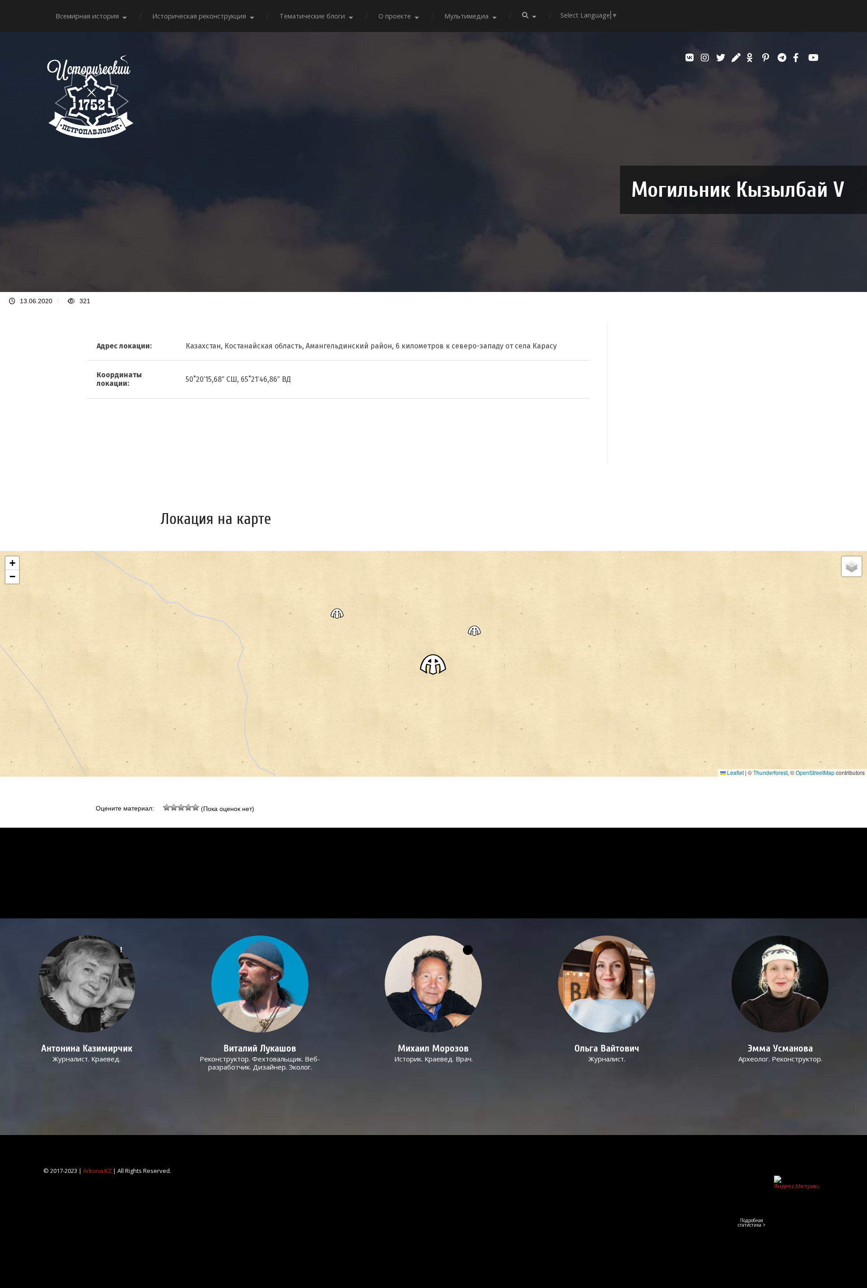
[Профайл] (260, 984)
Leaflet (735, 772)
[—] (90, 135)
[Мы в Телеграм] (783, 57)
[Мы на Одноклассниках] (752, 57)
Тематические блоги (312, 16)
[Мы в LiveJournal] (737, 57)
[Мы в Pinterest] (767, 57)
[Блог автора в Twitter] (721, 57)
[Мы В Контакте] (690, 57)
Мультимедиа (466, 16)
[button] (433, 664)
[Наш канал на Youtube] (813, 57)
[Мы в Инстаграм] (706, 57)
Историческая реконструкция (199, 16)
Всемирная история (87, 16)
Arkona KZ (97, 1171)
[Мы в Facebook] (798, 57)
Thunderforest (770, 772)
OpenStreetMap (815, 772)
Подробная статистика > (751, 1222)
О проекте (394, 16)
